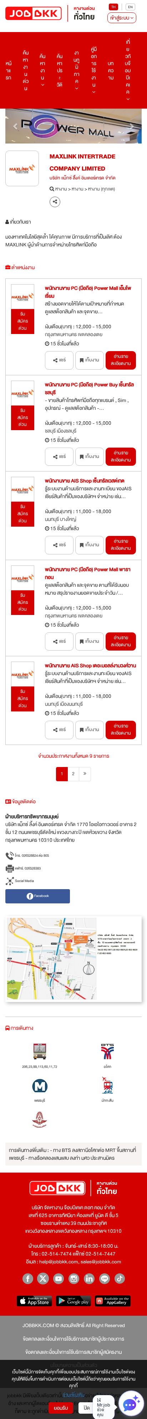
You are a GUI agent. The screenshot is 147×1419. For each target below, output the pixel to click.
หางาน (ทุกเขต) (101, 189)
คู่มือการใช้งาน (94, 67)
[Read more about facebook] (28, 1278)
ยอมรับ (61, 1408)
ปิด (87, 1408)
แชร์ (62, 360)
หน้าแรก (8, 70)
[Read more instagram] (74, 1278)
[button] (15, 126)
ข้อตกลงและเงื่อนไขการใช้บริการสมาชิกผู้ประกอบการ (73, 1339)
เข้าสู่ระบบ (120, 18)
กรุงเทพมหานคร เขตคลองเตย (73, 334)
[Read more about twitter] (43, 1278)
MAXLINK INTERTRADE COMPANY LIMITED (82, 162)
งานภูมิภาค (77, 66)
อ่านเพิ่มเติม (74, 1395)
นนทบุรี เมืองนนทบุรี (64, 704)
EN (130, 7)
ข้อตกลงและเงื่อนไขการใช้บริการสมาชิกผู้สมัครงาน (73, 1352)
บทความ (110, 70)
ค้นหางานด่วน (26, 70)
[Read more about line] (104, 1278)
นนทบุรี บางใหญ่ (60, 519)
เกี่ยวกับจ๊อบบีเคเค (128, 67)
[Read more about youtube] (58, 1278)
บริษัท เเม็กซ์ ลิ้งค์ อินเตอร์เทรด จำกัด (83, 178)
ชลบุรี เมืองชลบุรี (60, 431)
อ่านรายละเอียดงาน (121, 360)
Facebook (41, 896)
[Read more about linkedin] (89, 1278)
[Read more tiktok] (120, 1278)
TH (113, 7)
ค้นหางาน (42, 67)
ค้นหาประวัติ (59, 70)
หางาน (61, 189)
